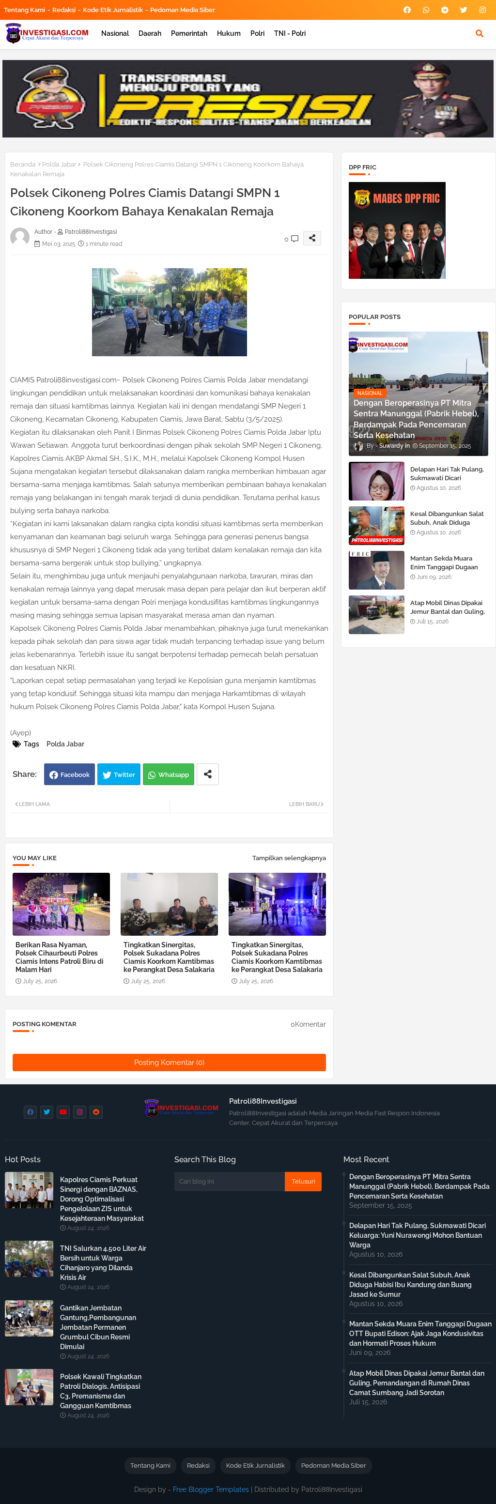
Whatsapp (173, 774)
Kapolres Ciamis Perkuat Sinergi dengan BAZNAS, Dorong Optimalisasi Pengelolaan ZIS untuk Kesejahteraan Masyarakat (102, 1199)
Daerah (150, 33)
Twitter (124, 774)
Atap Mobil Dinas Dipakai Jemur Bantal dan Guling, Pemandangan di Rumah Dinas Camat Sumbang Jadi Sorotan (416, 1383)
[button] (479, 33)
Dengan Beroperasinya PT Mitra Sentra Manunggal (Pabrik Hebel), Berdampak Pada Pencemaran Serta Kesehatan (419, 1186)
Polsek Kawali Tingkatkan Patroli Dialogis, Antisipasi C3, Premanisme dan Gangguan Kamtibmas (100, 1391)
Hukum (229, 33)
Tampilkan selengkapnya (289, 858)
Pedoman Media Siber (182, 10)
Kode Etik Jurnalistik (113, 10)
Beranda (22, 164)
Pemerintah (189, 33)
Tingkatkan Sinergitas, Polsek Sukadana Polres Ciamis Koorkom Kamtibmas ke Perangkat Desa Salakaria (169, 957)
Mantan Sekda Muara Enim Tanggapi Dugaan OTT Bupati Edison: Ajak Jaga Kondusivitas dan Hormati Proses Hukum (420, 1333)
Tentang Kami (24, 10)
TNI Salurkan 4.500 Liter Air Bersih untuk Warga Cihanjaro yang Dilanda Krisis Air (103, 1263)
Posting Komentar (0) (169, 1062)
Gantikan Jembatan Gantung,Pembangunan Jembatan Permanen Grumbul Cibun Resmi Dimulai (98, 1327)
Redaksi (64, 10)
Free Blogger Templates (211, 1489)
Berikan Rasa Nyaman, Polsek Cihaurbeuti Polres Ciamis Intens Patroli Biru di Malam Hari (60, 957)
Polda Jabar (59, 164)
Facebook (75, 774)
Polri (257, 33)
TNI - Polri (290, 33)
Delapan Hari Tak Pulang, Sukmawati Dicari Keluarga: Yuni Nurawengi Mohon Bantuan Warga (449, 483)
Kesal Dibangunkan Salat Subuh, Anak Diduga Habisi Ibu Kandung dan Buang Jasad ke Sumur (447, 527)
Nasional (115, 33)
